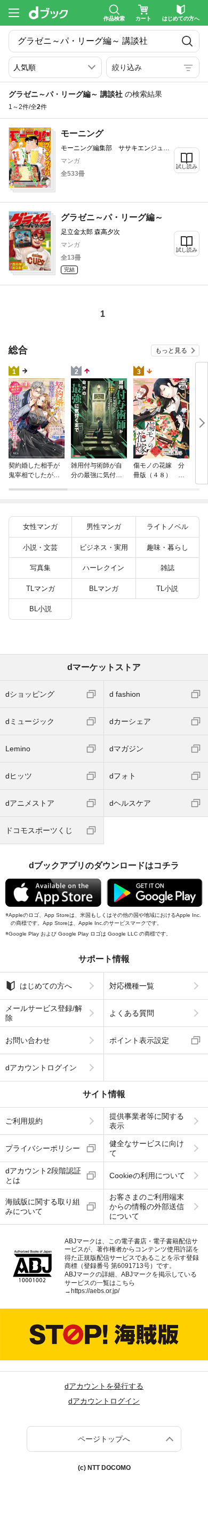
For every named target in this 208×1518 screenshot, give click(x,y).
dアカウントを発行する (104, 1386)
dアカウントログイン (41, 1067)
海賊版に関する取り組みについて (42, 1206)
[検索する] (187, 41)
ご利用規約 (24, 1121)
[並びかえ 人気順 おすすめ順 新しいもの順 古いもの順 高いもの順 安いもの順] (55, 67)
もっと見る (171, 350)
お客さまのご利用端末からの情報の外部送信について (146, 1206)
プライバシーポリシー (42, 1148)
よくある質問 (131, 1013)
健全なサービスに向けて (146, 1148)
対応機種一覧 (131, 986)
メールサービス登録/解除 (43, 1013)
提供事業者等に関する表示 (146, 1121)
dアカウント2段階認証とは (43, 1175)
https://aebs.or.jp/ (95, 1291)
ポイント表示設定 (139, 1040)
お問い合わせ (27, 1040)
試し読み (186, 166)
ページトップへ (104, 1439)
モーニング (82, 133)
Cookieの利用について (147, 1175)
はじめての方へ (46, 986)
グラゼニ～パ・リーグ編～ (112, 217)
